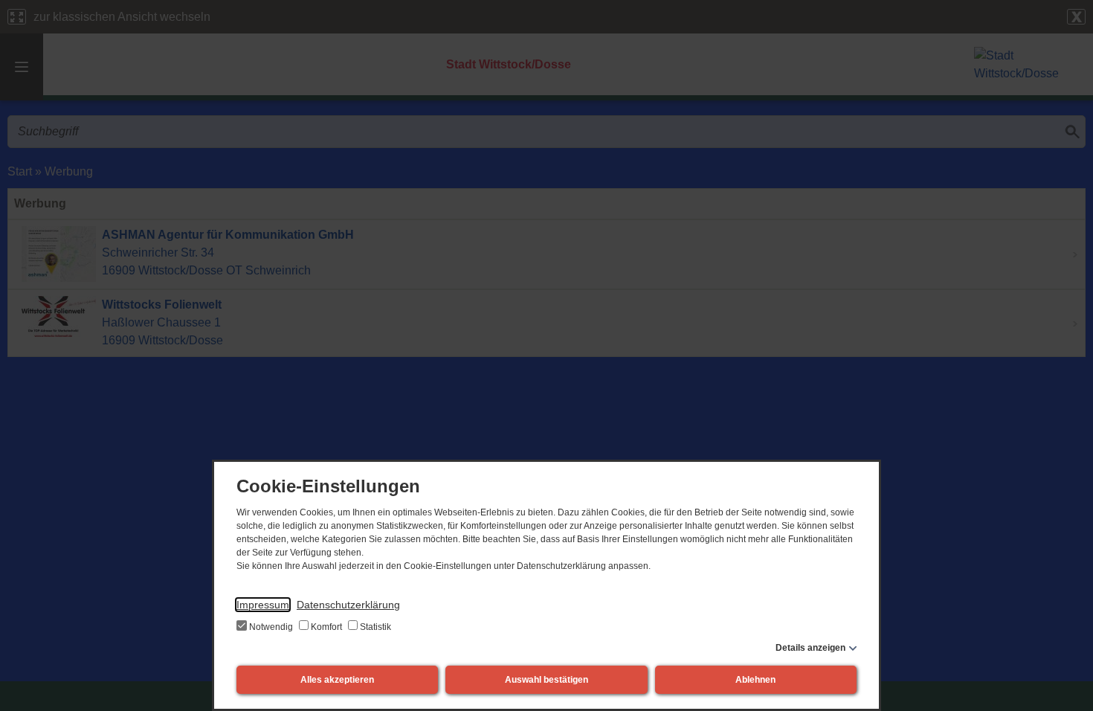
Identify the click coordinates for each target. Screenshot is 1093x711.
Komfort (326, 627)
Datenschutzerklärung (348, 605)
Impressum (262, 605)
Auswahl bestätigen (546, 680)
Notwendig (271, 627)
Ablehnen (755, 680)
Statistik (374, 627)
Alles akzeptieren (337, 680)
